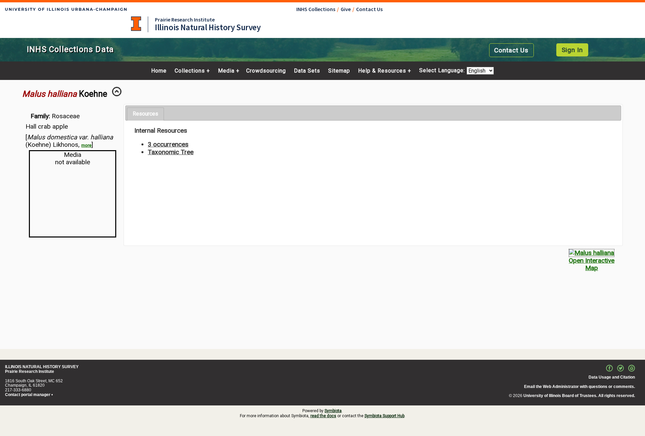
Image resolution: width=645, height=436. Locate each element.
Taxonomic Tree (171, 152)
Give (346, 9)
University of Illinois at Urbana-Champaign (136, 23)
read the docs (323, 415)
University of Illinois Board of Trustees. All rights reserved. (579, 395)
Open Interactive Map (591, 264)
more (86, 145)
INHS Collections (315, 9)
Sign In (572, 50)
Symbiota (333, 410)
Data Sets (307, 71)
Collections (190, 71)
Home (159, 71)
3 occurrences (168, 144)
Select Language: (443, 71)
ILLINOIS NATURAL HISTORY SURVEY (42, 366)
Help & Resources (382, 71)
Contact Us (369, 9)
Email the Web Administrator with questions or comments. (579, 386)
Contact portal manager (27, 394)
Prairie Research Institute (185, 19)
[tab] (145, 114)
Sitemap (339, 71)
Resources (145, 114)
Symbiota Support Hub (384, 415)
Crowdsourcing (266, 71)
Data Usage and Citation (612, 377)
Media (226, 71)
